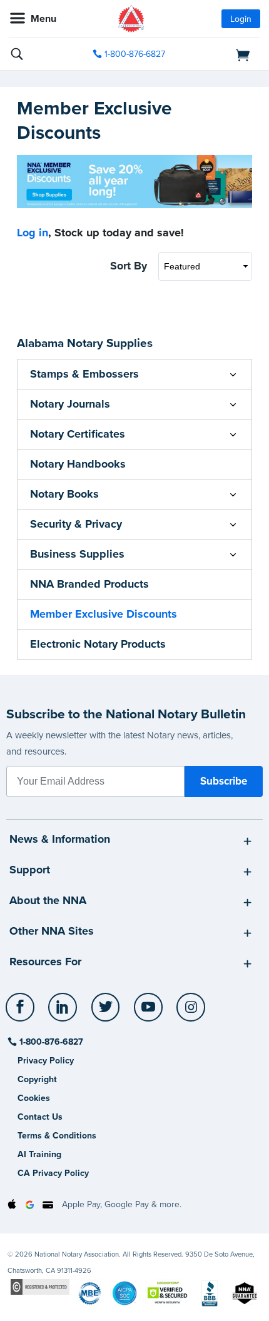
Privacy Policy (46, 1060)
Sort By (128, 266)
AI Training (39, 1154)
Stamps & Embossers (84, 374)
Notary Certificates (77, 434)
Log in (32, 232)
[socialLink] (22, 1013)
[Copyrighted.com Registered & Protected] (40, 1286)
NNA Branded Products (89, 584)
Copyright (37, 1079)
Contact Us (40, 1117)
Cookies (34, 1098)
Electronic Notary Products (98, 644)
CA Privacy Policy (53, 1173)
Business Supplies (77, 554)
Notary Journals (70, 404)
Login (240, 19)
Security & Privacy (76, 524)
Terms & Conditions (57, 1135)
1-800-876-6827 (134, 54)
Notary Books (64, 494)
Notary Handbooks (78, 464)
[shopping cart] (221, 54)
